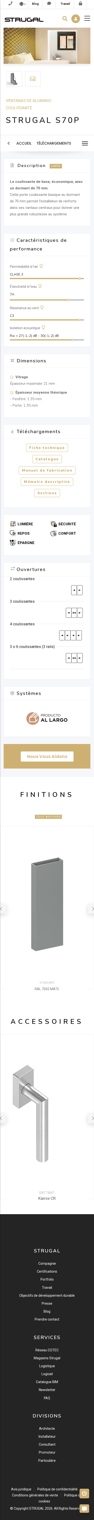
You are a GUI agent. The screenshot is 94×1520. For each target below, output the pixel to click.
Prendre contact (47, 1319)
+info (56, 166)
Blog (47, 1311)
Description (32, 165)
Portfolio (47, 1279)
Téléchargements (53, 143)
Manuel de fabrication (47, 470)
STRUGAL (36, 1508)
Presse (47, 1303)
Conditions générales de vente (35, 1495)
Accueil (24, 143)
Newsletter (47, 1390)
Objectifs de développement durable (47, 1295)
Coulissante (19, 107)
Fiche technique (47, 447)
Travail (47, 1287)
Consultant (47, 1444)
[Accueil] (24, 18)
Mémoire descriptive (47, 481)
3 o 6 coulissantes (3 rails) (32, 646)
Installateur (47, 1436)
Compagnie (47, 1263)
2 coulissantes (22, 579)
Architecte (47, 1428)
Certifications (47, 1271)
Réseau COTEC (47, 1350)
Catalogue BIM (47, 1382)
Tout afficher (48, 816)
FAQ (47, 1398)
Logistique (47, 1366)
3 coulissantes (22, 601)
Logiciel (47, 1374)
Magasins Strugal (47, 1358)
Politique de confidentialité (57, 1489)
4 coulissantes (22, 624)
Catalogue (47, 459)
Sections (47, 493)
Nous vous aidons (47, 756)
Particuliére (47, 1460)
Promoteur (47, 1452)
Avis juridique (21, 1489)
